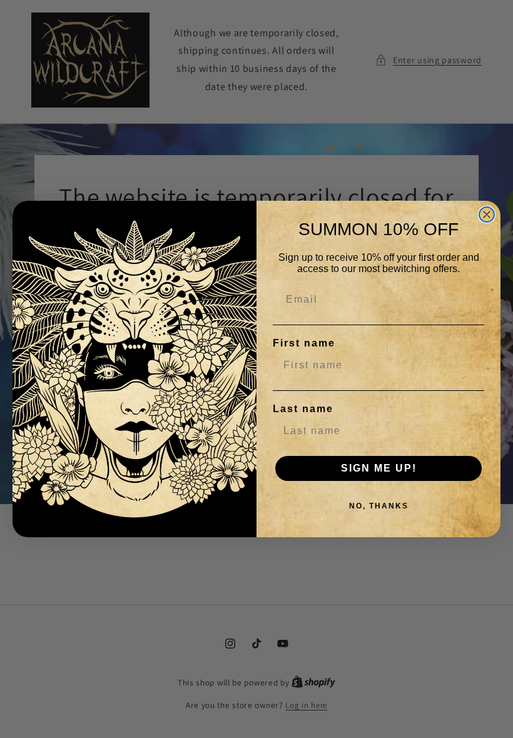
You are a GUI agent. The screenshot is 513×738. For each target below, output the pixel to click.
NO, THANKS (379, 506)
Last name (303, 408)
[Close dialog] (486, 214)
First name (304, 343)
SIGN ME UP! (379, 468)
